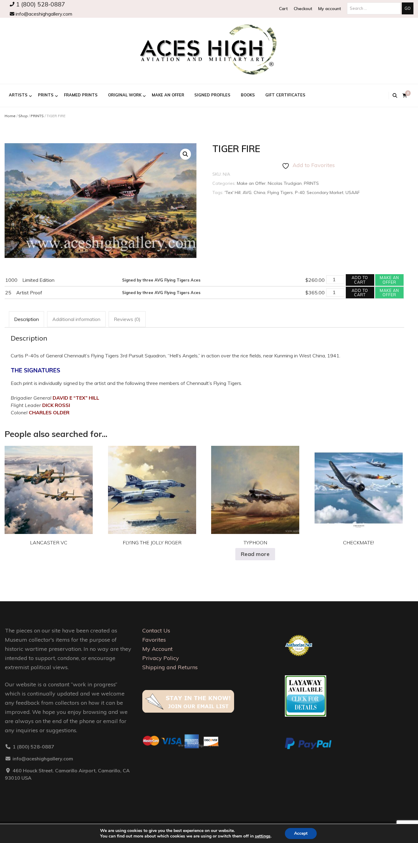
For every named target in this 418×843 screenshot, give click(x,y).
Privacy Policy (160, 658)
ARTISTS (18, 94)
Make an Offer (168, 94)
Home (10, 116)
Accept (301, 833)
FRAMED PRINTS (81, 94)
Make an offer (389, 279)
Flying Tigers (280, 192)
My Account (157, 648)
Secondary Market (325, 192)
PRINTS (46, 94)
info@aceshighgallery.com (43, 14)
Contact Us (156, 630)
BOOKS (248, 94)
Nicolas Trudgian (285, 183)
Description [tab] (26, 319)
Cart (283, 8)
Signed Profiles (212, 94)
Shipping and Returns (170, 667)
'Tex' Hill (233, 192)
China (259, 192)
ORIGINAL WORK (124, 94)
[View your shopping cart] (404, 95)
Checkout (303, 8)
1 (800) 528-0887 (39, 4)
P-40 (299, 192)
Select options (48, 485)
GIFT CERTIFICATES (285, 94)
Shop (23, 116)
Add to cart (360, 279)
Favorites (154, 639)
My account (329, 8)
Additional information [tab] (76, 319)
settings (263, 836)
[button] (185, 154)
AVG (247, 192)
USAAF (352, 192)
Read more (255, 554)
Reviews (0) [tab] (127, 319)
